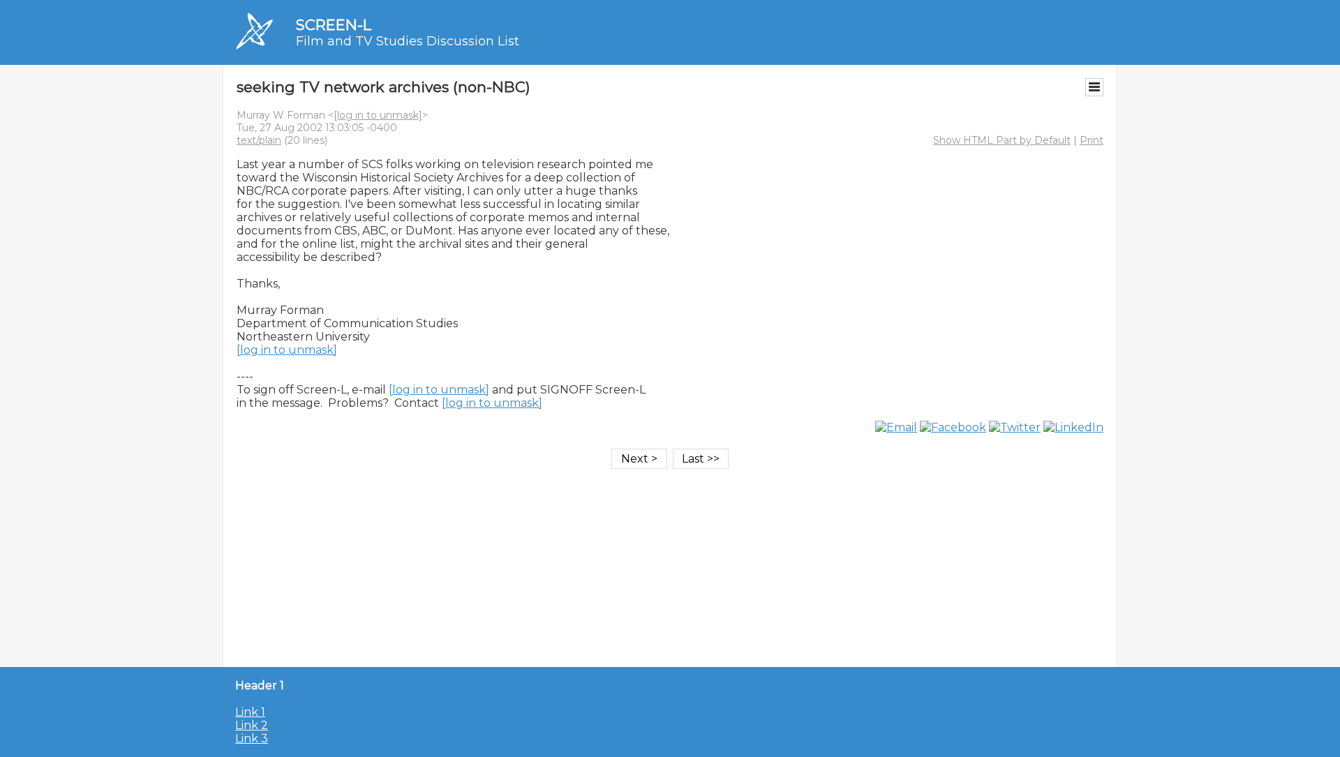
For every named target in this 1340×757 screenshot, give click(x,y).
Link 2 (251, 725)
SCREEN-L (333, 24)
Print (1091, 140)
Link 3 (251, 738)
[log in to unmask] (378, 115)
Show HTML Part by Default (1002, 140)
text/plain (259, 140)
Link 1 (250, 712)
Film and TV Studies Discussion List (407, 41)
